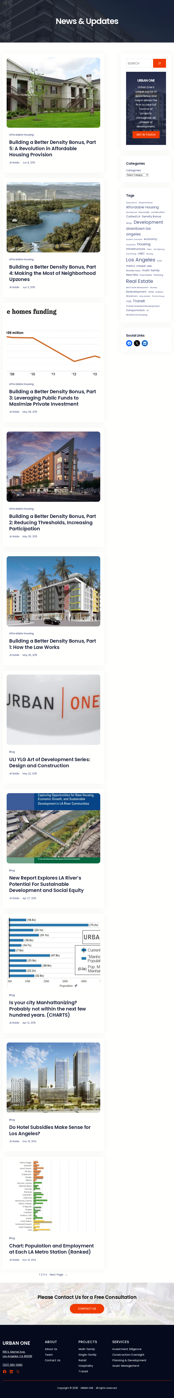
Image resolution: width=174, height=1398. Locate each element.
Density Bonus (151, 216)
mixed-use (144, 266)
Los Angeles (140, 259)
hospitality (131, 244)
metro (130, 266)
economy (150, 239)
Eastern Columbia (134, 239)
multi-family (151, 270)
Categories (133, 170)
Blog (12, 752)
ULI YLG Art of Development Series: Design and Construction (49, 763)
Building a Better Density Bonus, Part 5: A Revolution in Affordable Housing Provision (52, 148)
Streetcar (159, 292)
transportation (135, 310)
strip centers (144, 296)
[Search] (159, 63)
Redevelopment (136, 291)
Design (129, 223)
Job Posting (131, 254)
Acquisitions (131, 202)
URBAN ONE (16, 1343)
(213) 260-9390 (12, 1365)
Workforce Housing (136, 314)
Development (148, 222)
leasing (149, 254)
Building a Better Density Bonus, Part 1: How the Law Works (52, 644)
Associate (144, 212)
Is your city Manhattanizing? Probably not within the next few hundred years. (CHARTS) (47, 1009)
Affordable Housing (21, 134)
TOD (128, 301)
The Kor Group (158, 296)
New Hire (132, 275)
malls (159, 261)
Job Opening (158, 249)
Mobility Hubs (133, 270)
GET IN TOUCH (145, 135)
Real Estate (139, 281)
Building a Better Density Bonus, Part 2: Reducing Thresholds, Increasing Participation (52, 522)
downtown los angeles (138, 231)
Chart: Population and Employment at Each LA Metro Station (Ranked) (51, 1249)
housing (144, 244)
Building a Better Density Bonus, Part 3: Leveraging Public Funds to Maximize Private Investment (52, 398)
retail (151, 291)
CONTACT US (87, 1309)
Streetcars (132, 296)
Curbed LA (133, 216)
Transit (139, 301)
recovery (153, 287)
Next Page (59, 1275)
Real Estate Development (137, 287)
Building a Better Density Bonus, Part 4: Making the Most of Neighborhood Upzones (52, 273)
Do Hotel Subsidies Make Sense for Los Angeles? (50, 1130)
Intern (149, 249)
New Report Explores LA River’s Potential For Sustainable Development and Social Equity (46, 884)
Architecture (131, 212)
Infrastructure (135, 249)
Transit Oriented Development (142, 306)
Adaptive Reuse (146, 202)
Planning (158, 275)
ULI (147, 310)
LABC (141, 253)
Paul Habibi (146, 275)
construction (158, 212)
